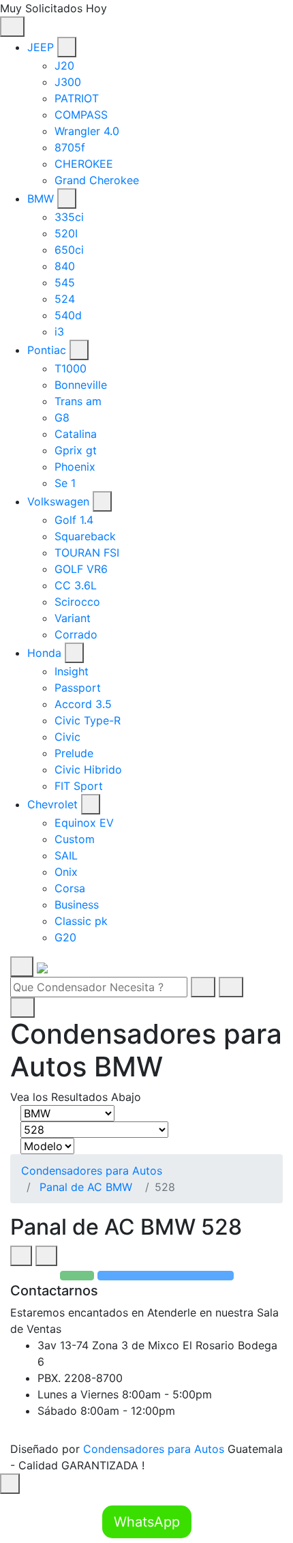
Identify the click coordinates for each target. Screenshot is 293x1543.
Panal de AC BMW (86, 1187)
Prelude (74, 753)
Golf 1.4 (74, 520)
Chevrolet (52, 804)
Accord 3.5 (83, 704)
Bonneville (81, 385)
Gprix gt (76, 450)
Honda (44, 653)
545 (65, 282)
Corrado (76, 634)
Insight (72, 671)
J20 (64, 65)
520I (66, 233)
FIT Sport (79, 786)
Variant (73, 618)
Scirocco (77, 601)
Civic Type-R (88, 720)
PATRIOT (77, 98)
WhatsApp (147, 1522)
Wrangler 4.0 (87, 131)
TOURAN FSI (87, 552)
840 (65, 266)
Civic (67, 737)
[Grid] (21, 1256)
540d (68, 315)
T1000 (71, 368)
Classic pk (81, 921)
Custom (75, 839)
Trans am (78, 401)
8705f (70, 147)
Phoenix (75, 466)
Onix (66, 872)
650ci (69, 249)
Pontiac (46, 350)
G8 (62, 417)
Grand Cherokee (97, 180)
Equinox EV (84, 822)
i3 (59, 331)
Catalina (76, 434)
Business (77, 904)
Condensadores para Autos (91, 1170)
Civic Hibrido (88, 769)
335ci (69, 217)
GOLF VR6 (81, 569)
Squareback (85, 536)
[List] (46, 1256)
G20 (65, 937)
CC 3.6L (76, 585)
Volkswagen (58, 501)
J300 (68, 82)
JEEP (40, 47)
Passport (78, 687)
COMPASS (81, 114)
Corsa (70, 888)
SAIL (66, 855)
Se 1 (65, 483)
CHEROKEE (84, 164)
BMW (40, 198)
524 (65, 299)
